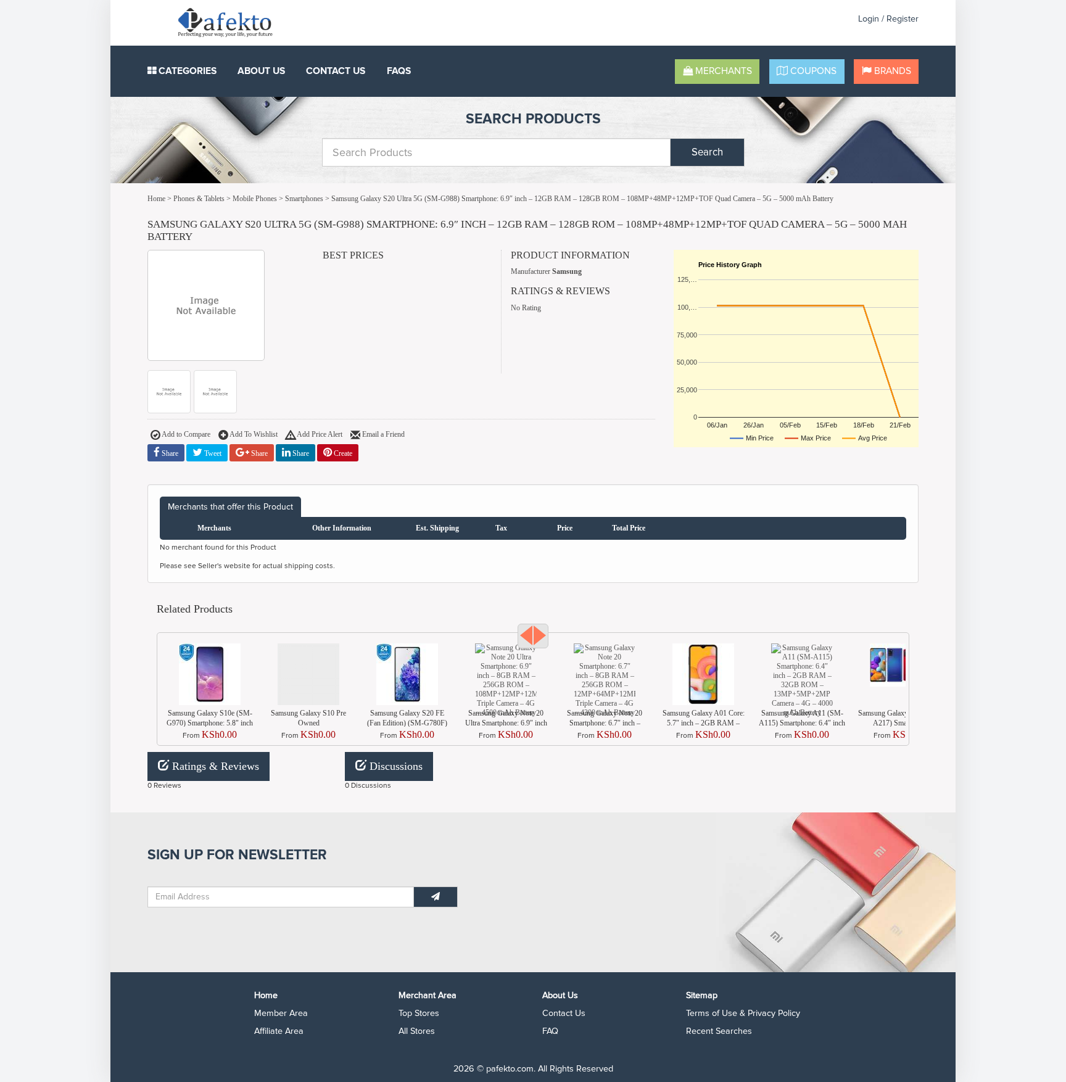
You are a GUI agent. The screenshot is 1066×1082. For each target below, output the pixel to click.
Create (342, 453)
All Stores (417, 1031)
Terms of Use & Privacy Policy (743, 1013)
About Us (261, 71)
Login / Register (888, 19)
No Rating (526, 308)
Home (156, 198)
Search (707, 152)
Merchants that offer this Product (230, 507)
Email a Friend (382, 433)
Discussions (394, 766)
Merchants (722, 71)
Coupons (812, 71)
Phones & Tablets (199, 198)
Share (169, 453)
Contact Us (335, 71)
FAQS (399, 71)
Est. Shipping (437, 528)
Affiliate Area (279, 1031)
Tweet (211, 453)
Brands (891, 71)
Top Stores (419, 1013)
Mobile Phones (255, 198)
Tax (501, 528)
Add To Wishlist (253, 433)
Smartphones (304, 198)
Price (564, 528)
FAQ (550, 1031)
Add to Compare (185, 433)
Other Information (341, 528)
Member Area (281, 1013)
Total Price (628, 528)
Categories (186, 71)
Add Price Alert (318, 433)
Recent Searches (719, 1031)
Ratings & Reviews (214, 766)
